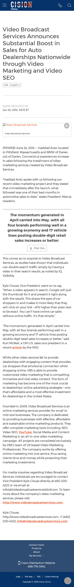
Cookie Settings (52, 577)
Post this (39, 248)
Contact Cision (36, 545)
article (17, 347)
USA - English (11, 85)
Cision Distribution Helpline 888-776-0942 (37, 564)
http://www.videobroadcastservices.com (33, 502)
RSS (38, 577)
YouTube (25, 432)
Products (36, 548)
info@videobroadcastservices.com (42, 521)
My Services (35, 555)
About (36, 552)
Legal (18, 577)
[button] (60, 5)
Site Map (29, 577)
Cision (42, 582)
